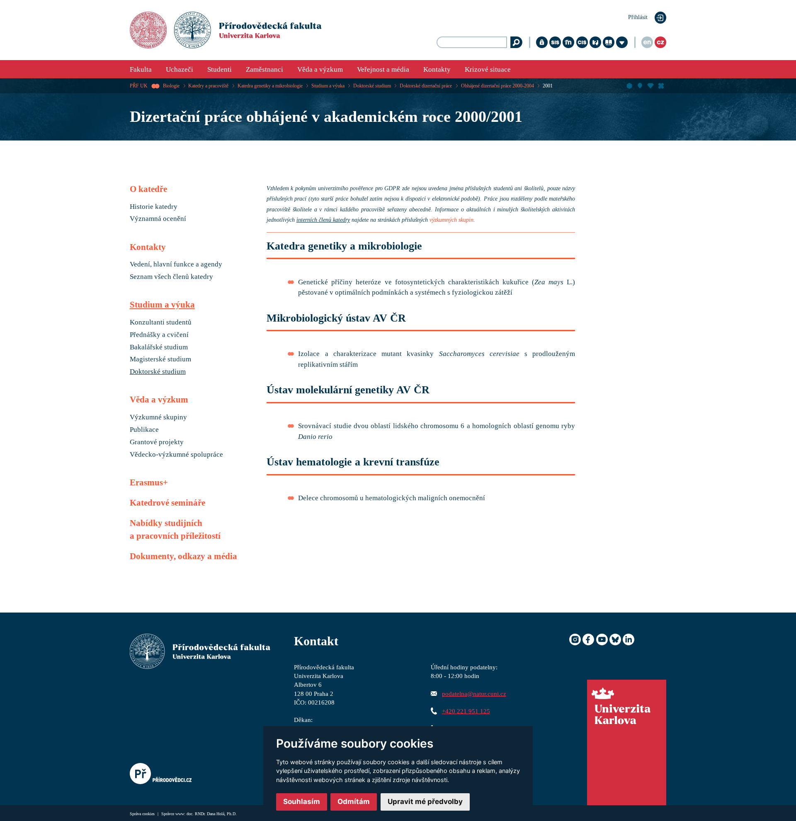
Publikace (144, 430)
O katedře (148, 189)
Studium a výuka (328, 86)
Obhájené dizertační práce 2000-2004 (497, 86)
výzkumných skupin (451, 220)
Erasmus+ (149, 482)
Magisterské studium (160, 359)
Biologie (171, 86)
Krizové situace (488, 69)
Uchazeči (179, 69)
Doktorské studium (372, 86)
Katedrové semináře (167, 503)
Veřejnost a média (383, 69)
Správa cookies (143, 813)
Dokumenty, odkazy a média (183, 556)
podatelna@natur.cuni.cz (474, 693)
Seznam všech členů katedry (171, 277)
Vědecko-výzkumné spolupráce (176, 454)
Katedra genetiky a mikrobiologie (270, 86)
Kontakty (437, 69)
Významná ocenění (158, 219)
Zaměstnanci (264, 69)
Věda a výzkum (320, 69)
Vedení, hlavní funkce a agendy (176, 264)
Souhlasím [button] (301, 801)
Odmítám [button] (353, 801)
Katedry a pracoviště (208, 86)
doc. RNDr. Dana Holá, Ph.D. (212, 813)
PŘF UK (139, 86)
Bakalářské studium (159, 347)
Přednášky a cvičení (159, 335)
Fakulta (141, 69)
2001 (548, 86)
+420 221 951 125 (466, 710)
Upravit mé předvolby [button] (425, 801)
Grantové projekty (157, 442)
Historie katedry (153, 207)
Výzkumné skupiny (158, 417)
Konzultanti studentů (161, 322)
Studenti (219, 69)
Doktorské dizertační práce (426, 86)
